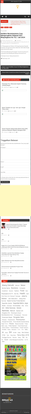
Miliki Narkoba (10, 308)
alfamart (17, 285)
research (14, 329)
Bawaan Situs (14, 87)
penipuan (4, 319)
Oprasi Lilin (19, 311)
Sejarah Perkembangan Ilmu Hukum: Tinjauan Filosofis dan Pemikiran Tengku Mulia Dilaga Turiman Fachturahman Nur (16, 226)
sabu (26, 329)
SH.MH (14, 332)
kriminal (9, 306)
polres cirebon (5, 327)
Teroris (14, 337)
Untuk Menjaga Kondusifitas (16, 339)
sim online (25, 332)
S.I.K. (19, 329)
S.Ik (23, 329)
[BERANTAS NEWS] (2, 16)
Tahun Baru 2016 (23, 335)
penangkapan (17, 315)
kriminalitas (16, 306)
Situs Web (3, 172)
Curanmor (5, 291)
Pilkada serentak (19, 324)
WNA (3, 341)
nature (12, 311)
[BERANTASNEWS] (7, 400)
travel (6, 340)
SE (3, 332)
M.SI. (26, 306)
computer (22, 288)
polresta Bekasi (15, 327)
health (22, 293)
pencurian (24, 315)
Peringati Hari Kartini (7, 321)
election (11, 291)
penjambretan (11, 319)
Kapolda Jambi (7, 303)
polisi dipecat (13, 326)
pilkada (11, 324)
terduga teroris (6, 337)
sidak (19, 332)
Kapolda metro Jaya (20, 303)
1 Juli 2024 (4, 41)
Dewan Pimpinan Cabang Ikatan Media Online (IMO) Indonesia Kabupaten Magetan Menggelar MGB (15, 129)
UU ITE (26, 339)
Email (2, 167)
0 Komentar (18, 40)
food (22, 291)
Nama (2, 161)
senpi (6, 332)
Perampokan (20, 320)
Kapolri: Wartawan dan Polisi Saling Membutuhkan (12, 260)
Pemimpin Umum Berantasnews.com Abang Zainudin (17, 41)
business (14, 288)
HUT (2, 27)
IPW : (2, 233)
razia (9, 329)
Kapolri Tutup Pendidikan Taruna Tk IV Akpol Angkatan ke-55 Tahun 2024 (15, 67)
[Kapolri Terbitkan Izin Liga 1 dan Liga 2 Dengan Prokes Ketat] (14, 97)
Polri (11, 27)
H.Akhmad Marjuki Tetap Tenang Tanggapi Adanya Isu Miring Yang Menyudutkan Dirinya (18, 23)
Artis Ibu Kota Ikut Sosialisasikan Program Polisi (12, 266)
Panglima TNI (6, 313)
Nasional (6, 27)
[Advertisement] (15, 200)
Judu (2, 239)
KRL (23, 306)
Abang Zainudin (8, 285)
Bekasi (23, 285)
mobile (19, 308)
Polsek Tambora (24, 327)
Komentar (3, 147)
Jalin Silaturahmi (13, 298)
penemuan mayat (7, 317)
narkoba (5, 311)
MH (3, 308)
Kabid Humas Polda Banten (16, 301)
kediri (4, 306)
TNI (23, 337)
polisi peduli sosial (22, 326)
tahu (8, 335)
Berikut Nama (6, 288)
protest (4, 329)
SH (10, 332)
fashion (16, 291)
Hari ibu (16, 294)
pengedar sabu (18, 317)
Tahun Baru (13, 335)
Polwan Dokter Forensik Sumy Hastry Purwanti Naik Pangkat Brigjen (15, 73)
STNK (3, 335)
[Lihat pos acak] (28, 16)
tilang (19, 337)
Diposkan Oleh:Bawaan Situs (7, 40)
